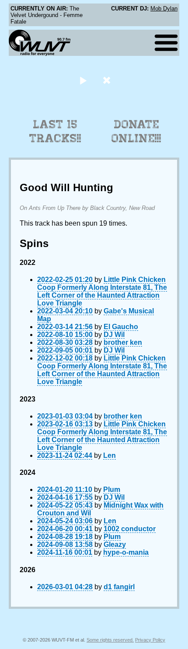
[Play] (83, 80)
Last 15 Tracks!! (55, 131)
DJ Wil (114, 334)
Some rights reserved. (110, 639)
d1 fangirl (119, 587)
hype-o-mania (126, 552)
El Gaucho (121, 326)
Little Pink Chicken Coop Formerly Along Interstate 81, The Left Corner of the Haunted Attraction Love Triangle (102, 291)
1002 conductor (130, 528)
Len (109, 455)
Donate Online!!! (136, 131)
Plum (111, 489)
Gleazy (115, 544)
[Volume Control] (108, 80)
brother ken (123, 342)
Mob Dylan (164, 8)
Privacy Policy (150, 639)
